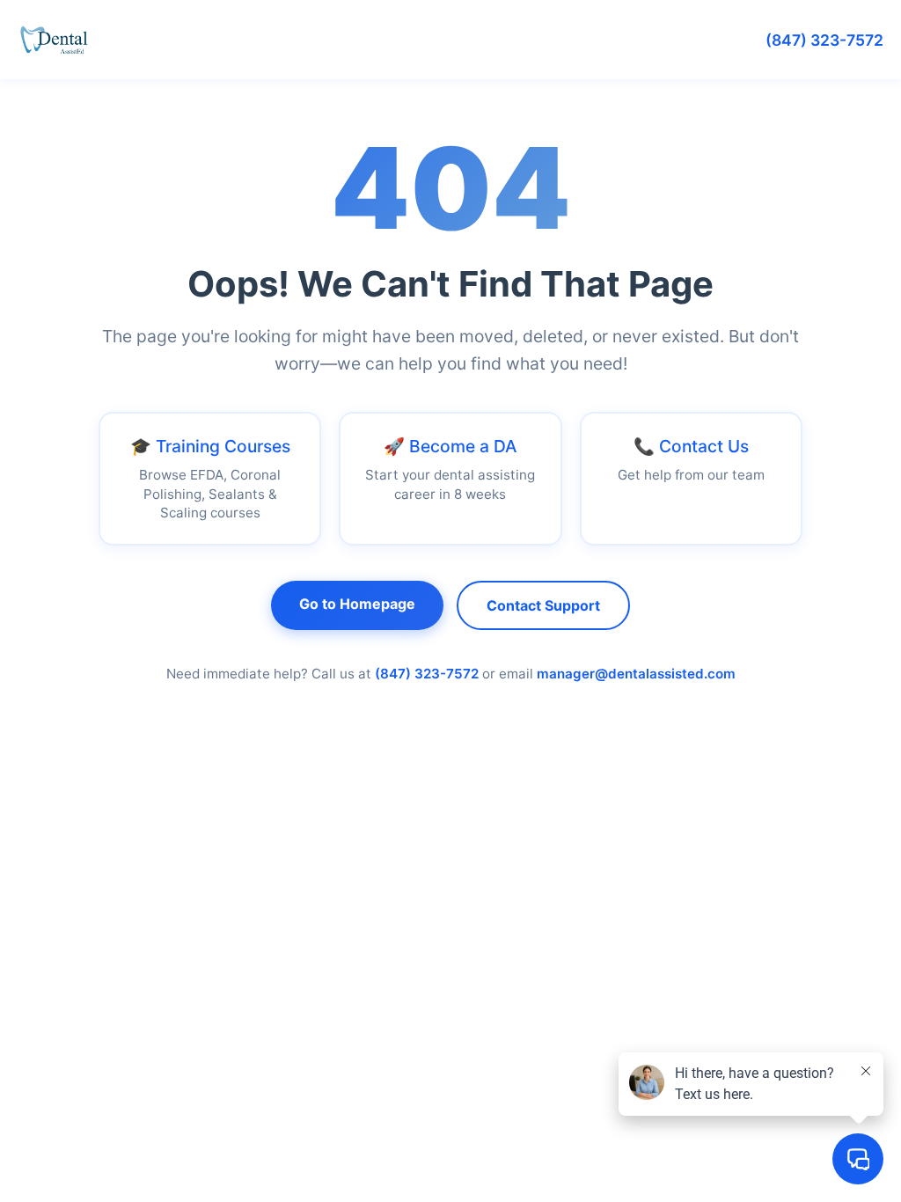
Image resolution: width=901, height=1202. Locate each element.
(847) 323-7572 (824, 40)
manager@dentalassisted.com (636, 673)
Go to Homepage (357, 603)
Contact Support (543, 605)
